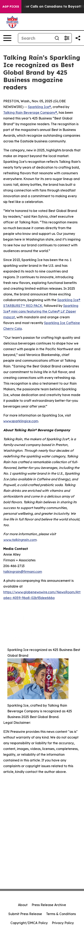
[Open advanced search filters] (67, 38)
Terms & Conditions (61, 914)
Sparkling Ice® (39, 107)
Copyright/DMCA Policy (29, 923)
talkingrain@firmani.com (22, 572)
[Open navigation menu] (7, 38)
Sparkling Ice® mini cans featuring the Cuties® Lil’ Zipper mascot (40, 311)
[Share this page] (78, 38)
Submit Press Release (25, 914)
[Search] (57, 38)
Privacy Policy (63, 923)
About (23, 905)
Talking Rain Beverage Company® (30, 112)
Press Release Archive (49, 905)
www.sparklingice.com (20, 421)
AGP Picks (10, 6)
